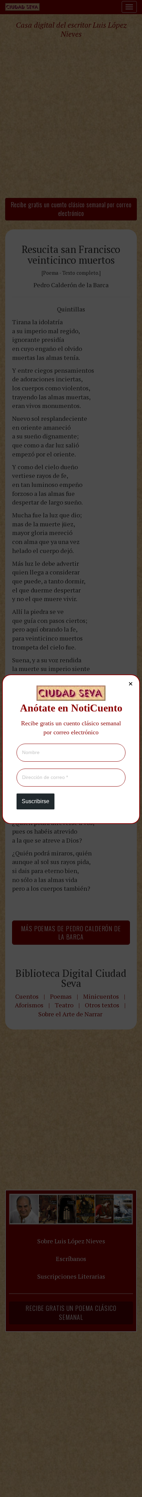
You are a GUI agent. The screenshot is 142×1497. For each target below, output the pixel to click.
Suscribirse (35, 801)
